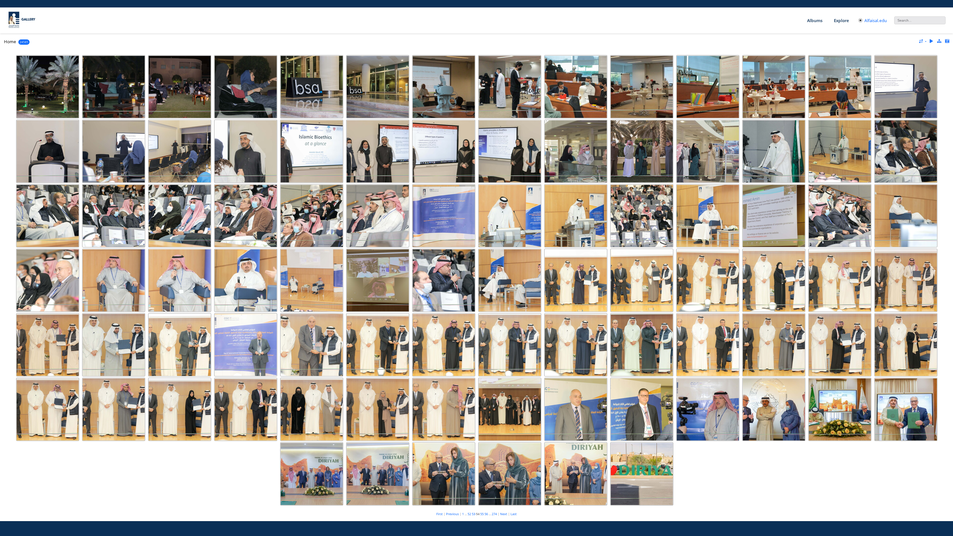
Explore (841, 20)
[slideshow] (931, 41)
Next (503, 514)
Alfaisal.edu (875, 20)
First (439, 514)
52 (469, 514)
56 (486, 514)
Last (514, 514)
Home (10, 41)
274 (494, 514)
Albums (814, 20)
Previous (452, 514)
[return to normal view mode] (939, 41)
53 (473, 514)
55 (482, 514)
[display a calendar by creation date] (947, 41)
